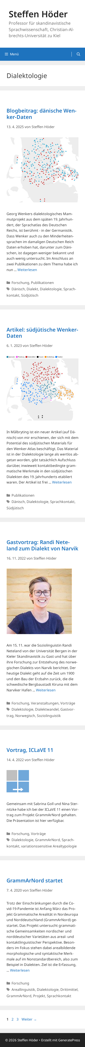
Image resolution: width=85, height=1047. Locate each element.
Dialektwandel (47, 709)
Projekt (39, 995)
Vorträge (67, 703)
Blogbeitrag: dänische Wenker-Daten (41, 113)
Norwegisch (25, 715)
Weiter (29, 1019)
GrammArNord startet (35, 880)
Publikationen (42, 282)
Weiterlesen (27, 269)
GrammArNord (47, 839)
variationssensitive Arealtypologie (49, 846)
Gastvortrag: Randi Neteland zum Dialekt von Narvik (42, 545)
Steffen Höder (38, 14)
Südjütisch (29, 295)
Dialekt (32, 289)
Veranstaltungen (45, 703)
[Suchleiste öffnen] (78, 54)
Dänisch (18, 289)
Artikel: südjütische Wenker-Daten (42, 332)
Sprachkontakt (62, 501)
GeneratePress (69, 1040)
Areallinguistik (23, 989)
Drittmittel (69, 989)
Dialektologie (51, 289)
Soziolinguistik (49, 715)
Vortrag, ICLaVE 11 (30, 749)
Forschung (20, 282)
